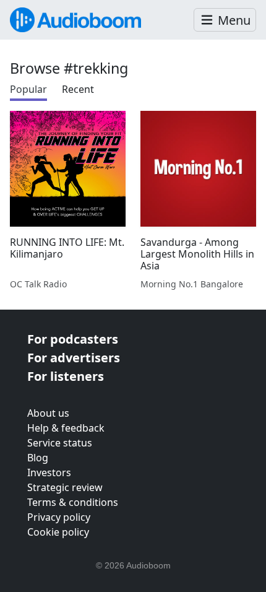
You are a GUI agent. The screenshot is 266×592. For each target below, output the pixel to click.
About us (48, 413)
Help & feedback (66, 428)
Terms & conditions (72, 502)
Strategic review (65, 487)
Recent (78, 89)
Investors (49, 472)
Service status (59, 443)
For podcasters (72, 339)
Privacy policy (58, 517)
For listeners (65, 376)
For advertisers (73, 357)
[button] (225, 20)
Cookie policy (58, 532)
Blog (37, 457)
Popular (28, 89)
